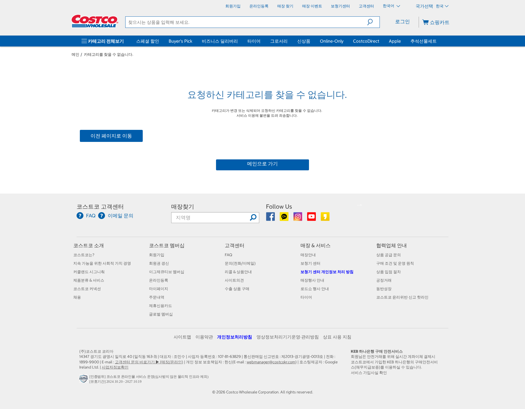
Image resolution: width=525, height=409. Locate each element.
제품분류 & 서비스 (88, 280)
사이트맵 (182, 337)
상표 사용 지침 (337, 337)
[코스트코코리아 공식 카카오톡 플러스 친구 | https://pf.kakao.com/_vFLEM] (284, 218)
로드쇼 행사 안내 (315, 288)
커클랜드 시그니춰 (89, 271)
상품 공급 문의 (388, 254)
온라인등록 (158, 280)
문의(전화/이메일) (240, 263)
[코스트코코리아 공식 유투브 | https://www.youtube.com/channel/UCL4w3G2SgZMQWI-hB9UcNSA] (312, 218)
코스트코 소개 (88, 245)
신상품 (303, 41)
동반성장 (384, 288)
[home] (95, 21)
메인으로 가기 (262, 163)
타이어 (254, 41)
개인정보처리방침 (234, 337)
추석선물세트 (423, 41)
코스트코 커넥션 (87, 288)
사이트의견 (234, 280)
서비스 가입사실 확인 (369, 372)
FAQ (228, 254)
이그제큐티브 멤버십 (166, 271)
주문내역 (156, 297)
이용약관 (204, 337)
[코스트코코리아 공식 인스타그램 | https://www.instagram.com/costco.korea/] (298, 218)
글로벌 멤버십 (161, 314)
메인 (75, 54)
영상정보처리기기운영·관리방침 (287, 337)
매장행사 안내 (312, 280)
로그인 (402, 21)
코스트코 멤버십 (167, 245)
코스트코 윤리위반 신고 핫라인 (402, 297)
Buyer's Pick (180, 41)
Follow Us (279, 206)
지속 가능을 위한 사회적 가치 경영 (102, 263)
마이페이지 (158, 288)
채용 (77, 297)
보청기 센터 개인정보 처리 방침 (327, 271)
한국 (440, 6)
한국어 (389, 5)
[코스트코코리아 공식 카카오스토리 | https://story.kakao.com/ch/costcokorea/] (325, 218)
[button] (373, 22)
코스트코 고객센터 (100, 206)
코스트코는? (83, 254)
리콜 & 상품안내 (238, 271)
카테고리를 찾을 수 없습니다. (108, 54)
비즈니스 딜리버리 (220, 41)
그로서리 (279, 41)
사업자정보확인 (115, 367)
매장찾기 (182, 206)
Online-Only (331, 41)
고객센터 (234, 245)
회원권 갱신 (159, 263)
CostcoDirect (366, 41)
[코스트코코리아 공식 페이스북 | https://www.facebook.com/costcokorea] (271, 218)
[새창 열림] (84, 380)
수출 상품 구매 (237, 288)
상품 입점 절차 (388, 271)
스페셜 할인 (147, 41)
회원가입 (156, 254)
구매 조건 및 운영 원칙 (395, 263)
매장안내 (308, 254)
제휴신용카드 (160, 305)
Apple (395, 41)
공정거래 (384, 280)
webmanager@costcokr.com (271, 362)
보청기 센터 (310, 263)
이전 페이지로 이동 (111, 136)
